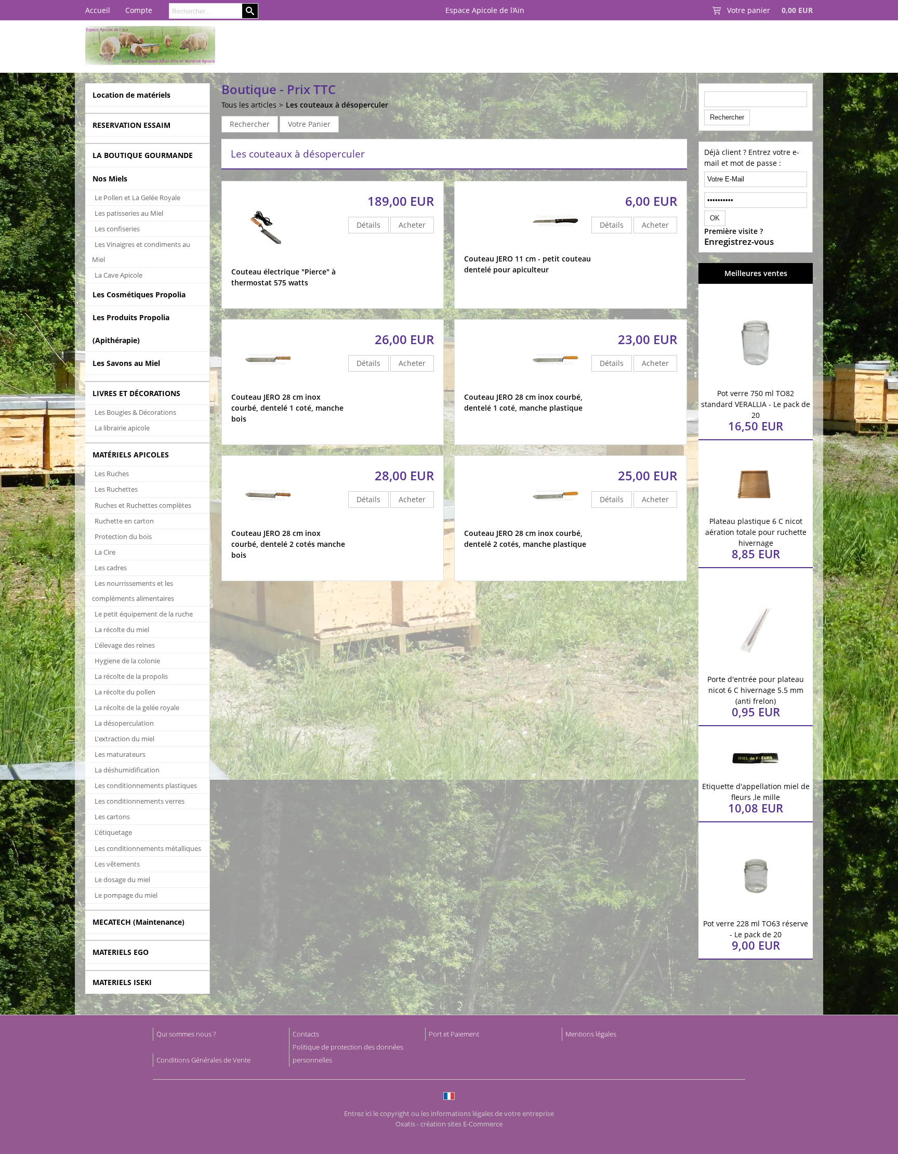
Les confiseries (117, 228)
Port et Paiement (454, 1034)
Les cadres (111, 567)
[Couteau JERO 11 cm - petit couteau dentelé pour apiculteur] (555, 248)
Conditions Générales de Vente (203, 1060)
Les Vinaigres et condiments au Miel (141, 252)
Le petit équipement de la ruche (144, 614)
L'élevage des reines (125, 645)
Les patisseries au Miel (129, 213)
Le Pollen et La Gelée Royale (137, 197)
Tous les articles (248, 105)
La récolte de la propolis (131, 676)
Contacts (306, 1034)
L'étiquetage (113, 832)
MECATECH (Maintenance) (138, 922)
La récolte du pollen (125, 692)
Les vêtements (117, 864)
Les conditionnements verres (139, 801)
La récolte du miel (122, 629)
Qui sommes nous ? (186, 1034)
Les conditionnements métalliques (148, 848)
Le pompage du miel (126, 895)
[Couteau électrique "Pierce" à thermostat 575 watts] (267, 261)
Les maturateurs (120, 754)
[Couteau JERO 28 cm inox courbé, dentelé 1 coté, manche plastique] (555, 386)
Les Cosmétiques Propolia (139, 294)
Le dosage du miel (122, 879)
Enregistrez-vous (739, 242)
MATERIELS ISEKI (122, 982)
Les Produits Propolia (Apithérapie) (131, 328)
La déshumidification (127, 770)
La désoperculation (124, 723)
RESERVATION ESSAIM (131, 125)
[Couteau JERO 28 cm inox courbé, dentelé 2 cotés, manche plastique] (555, 522)
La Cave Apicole (118, 275)
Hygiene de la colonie (127, 660)
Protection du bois (123, 536)
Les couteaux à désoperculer (337, 105)
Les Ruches (112, 473)
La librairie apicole (122, 427)
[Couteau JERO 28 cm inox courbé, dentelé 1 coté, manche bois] (267, 386)
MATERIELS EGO (121, 952)
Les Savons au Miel (126, 363)
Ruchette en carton (124, 521)
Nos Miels (110, 178)
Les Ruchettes (116, 489)
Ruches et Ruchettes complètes (143, 505)
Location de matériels (131, 95)
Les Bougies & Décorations (135, 412)
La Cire (105, 552)
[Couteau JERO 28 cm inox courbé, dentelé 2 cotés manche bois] (267, 522)
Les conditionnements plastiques (146, 785)
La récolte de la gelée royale (137, 707)
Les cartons (112, 816)
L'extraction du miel (124, 738)
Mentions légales (590, 1034)
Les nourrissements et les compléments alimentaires (133, 591)
